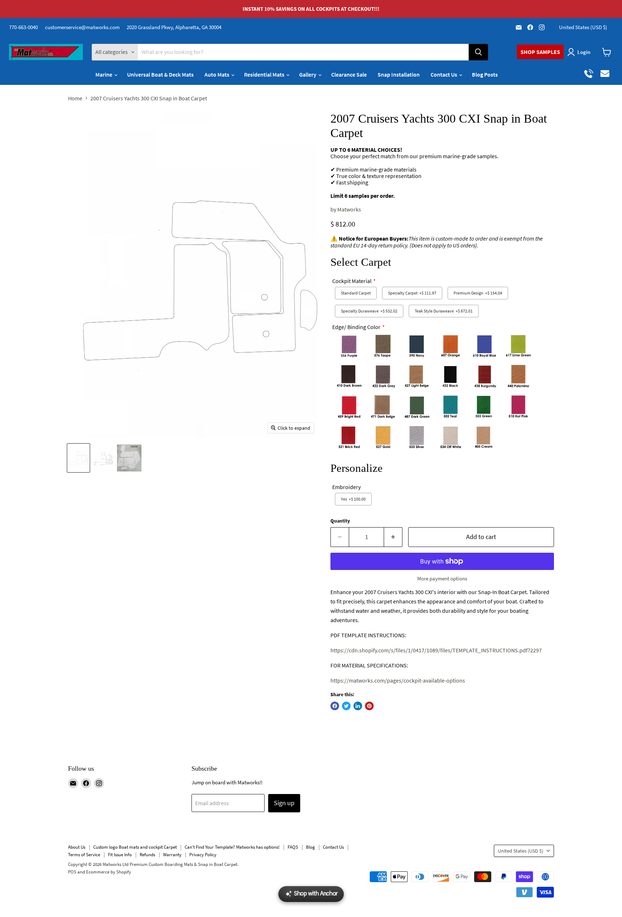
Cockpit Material (351, 281)
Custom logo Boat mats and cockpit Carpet (135, 847)
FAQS (293, 847)
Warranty (172, 855)
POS (72, 872)
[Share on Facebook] (334, 706)
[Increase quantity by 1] (393, 537)
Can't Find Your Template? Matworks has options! (232, 847)
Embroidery (346, 487)
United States (583, 27)
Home (75, 98)
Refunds (147, 855)
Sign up (284, 803)
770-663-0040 (23, 27)
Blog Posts (485, 74)
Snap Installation (399, 74)
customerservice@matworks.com (82, 27)
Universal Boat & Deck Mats (160, 74)
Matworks (349, 209)
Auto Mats (217, 74)
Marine (104, 74)
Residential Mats (264, 74)
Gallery (308, 74)
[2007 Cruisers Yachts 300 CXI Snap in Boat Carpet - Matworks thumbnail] (129, 458)
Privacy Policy (202, 855)
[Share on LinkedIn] (357, 706)
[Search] (478, 52)
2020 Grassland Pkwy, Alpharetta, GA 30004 (174, 27)
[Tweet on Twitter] (346, 706)
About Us (76, 847)
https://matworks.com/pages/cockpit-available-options (397, 680)
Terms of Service (84, 855)
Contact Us (444, 74)
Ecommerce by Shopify (108, 872)
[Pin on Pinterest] (369, 706)
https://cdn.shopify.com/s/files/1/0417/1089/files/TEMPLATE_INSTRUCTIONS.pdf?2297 (436, 650)
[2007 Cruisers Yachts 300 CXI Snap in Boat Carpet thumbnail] (78, 458)
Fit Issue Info (120, 855)
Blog (310, 847)
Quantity (340, 521)
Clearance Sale (349, 74)
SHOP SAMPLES (540, 51)
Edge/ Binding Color (356, 327)
